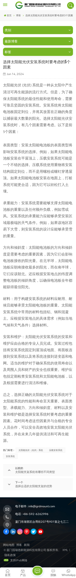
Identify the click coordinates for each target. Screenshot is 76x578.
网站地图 (8, 545)
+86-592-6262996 (35, 514)
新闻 (27, 545)
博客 (19, 545)
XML (65, 550)
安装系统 (10, 456)
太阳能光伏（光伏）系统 (30, 450)
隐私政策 (10, 555)
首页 (9, 15)
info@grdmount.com (41, 506)
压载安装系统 (55, 450)
